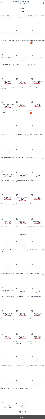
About (11, 415)
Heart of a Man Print (7, 405)
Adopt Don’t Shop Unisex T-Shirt (7, 57)
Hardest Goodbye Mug (8, 81)
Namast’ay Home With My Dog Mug (22, 266)
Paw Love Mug (37, 104)
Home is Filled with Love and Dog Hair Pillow (7, 129)
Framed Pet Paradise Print (37, 313)
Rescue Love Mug (22, 313)
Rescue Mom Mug (22, 336)
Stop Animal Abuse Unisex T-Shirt (37, 57)
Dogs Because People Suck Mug (37, 81)
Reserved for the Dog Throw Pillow (37, 359)
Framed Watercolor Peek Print (7, 382)
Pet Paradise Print (22, 382)
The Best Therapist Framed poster (7, 290)
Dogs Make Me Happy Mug (37, 151)
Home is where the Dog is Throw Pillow (22, 198)
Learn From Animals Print (7, 359)
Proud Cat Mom (7, 336)
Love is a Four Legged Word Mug (22, 174)
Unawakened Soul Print (37, 221)
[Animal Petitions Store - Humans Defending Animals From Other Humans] (22, 3)
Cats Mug (22, 81)
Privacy (29, 415)
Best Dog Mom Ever (37, 290)
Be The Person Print (37, 336)
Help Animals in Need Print (7, 313)
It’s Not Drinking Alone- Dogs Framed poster (22, 360)
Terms (20, 415)
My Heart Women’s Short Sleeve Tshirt (37, 33)
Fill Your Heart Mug (7, 197)
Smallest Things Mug (7, 221)
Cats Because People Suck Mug (7, 174)
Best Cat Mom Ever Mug (22, 151)
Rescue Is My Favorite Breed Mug (22, 128)
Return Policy (25, 415)
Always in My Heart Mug (22, 221)
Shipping (33, 415)
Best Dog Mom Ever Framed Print (37, 382)
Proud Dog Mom (22, 290)
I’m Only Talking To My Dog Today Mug (7, 267)
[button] (1, 2)
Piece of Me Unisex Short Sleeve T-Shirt (22, 58)
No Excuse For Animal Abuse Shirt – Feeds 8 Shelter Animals (8, 33)
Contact (14, 415)
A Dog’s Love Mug (37, 266)
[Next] (25, 412)
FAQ (17, 415)
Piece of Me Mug (22, 104)
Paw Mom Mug (7, 151)
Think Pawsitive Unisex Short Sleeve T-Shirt (8, 105)
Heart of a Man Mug (37, 197)
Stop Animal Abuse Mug (37, 128)
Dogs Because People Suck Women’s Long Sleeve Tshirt (22, 244)
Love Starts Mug (37, 174)
